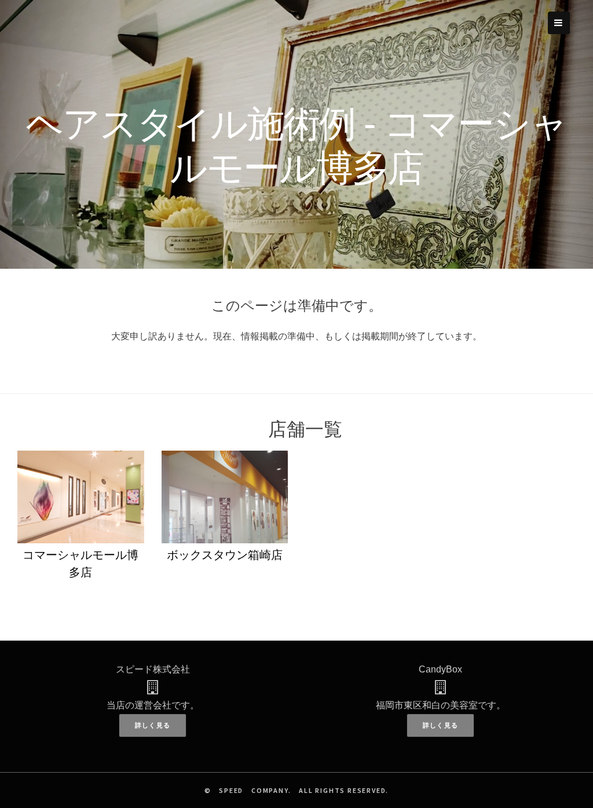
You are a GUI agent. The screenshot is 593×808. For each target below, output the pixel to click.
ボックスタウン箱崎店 (225, 555)
